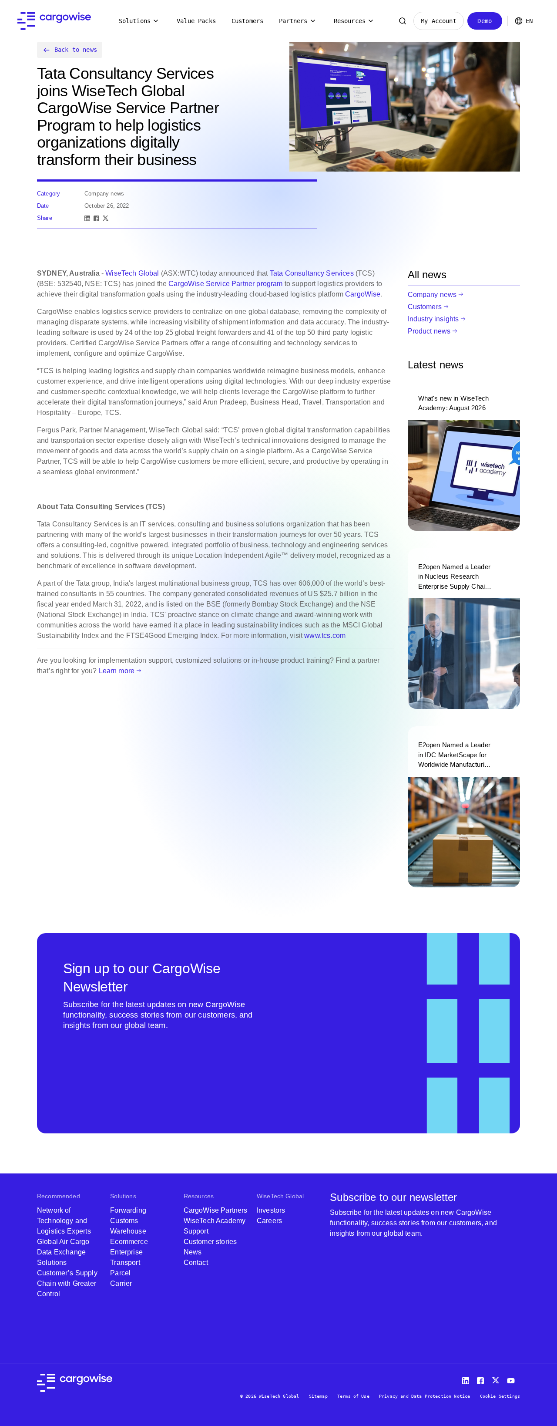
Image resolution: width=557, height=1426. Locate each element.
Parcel (120, 1273)
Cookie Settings (500, 1396)
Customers (247, 20)
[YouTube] (512, 1378)
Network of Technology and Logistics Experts (64, 1221)
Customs (124, 1220)
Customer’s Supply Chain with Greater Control (67, 1283)
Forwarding (128, 1210)
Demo (484, 20)
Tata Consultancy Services (312, 273)
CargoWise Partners (216, 1210)
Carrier (121, 1283)
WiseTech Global (132, 273)
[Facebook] (96, 218)
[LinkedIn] (87, 218)
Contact (196, 1262)
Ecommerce (129, 1241)
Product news (429, 331)
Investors (271, 1210)
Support (196, 1231)
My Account (438, 20)
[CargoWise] (54, 21)
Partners (293, 20)
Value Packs (196, 20)
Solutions (135, 20)
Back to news (75, 49)
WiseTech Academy (215, 1220)
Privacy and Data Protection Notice (424, 1396)
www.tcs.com (325, 635)
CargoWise (362, 294)
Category (48, 193)
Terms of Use (353, 1396)
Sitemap (318, 1396)
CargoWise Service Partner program (225, 283)
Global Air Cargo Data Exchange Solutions (63, 1252)
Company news (432, 294)
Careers (269, 1220)
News (193, 1252)
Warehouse (128, 1231)
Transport (125, 1262)
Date (43, 205)
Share (44, 218)
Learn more (117, 670)
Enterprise (126, 1252)
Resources (350, 20)
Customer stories (210, 1241)
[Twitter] (496, 1378)
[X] (105, 218)
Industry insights (433, 319)
